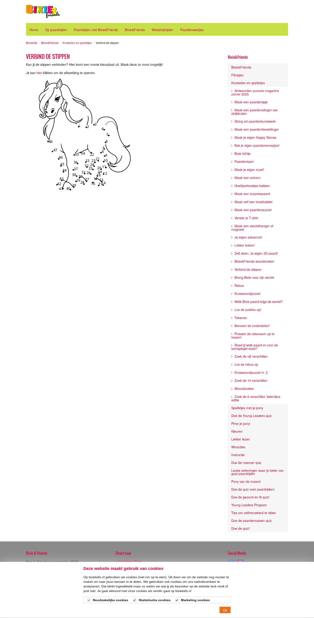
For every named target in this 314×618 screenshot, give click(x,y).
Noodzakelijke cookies (110, 600)
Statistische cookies (155, 600)
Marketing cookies (195, 600)
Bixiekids (43, 11)
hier (39, 72)
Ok (225, 610)
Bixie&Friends (238, 57)
